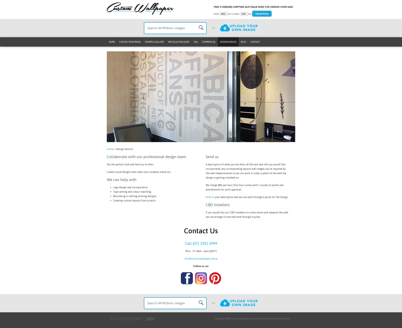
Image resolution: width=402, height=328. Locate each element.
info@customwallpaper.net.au (201, 258)
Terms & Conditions (266, 318)
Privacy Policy (284, 318)
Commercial (209, 42)
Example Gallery (154, 42)
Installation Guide (179, 42)
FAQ (196, 42)
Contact (255, 42)
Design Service (228, 42)
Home (112, 42)
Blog (243, 42)
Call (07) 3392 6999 (201, 243)
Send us (210, 197)
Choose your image (130, 42)
